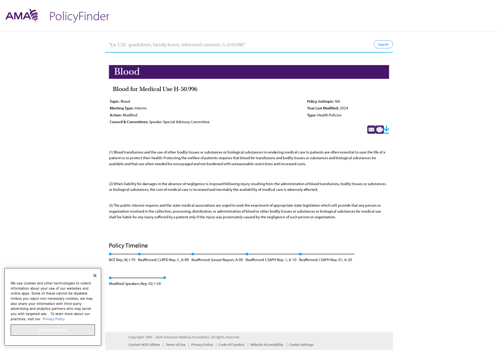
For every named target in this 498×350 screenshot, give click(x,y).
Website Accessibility (266, 344)
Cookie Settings (301, 344)
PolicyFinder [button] (79, 15)
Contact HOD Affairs (144, 344)
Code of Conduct (232, 344)
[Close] (95, 275)
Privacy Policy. (54, 319)
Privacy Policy (202, 344)
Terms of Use (175, 344)
